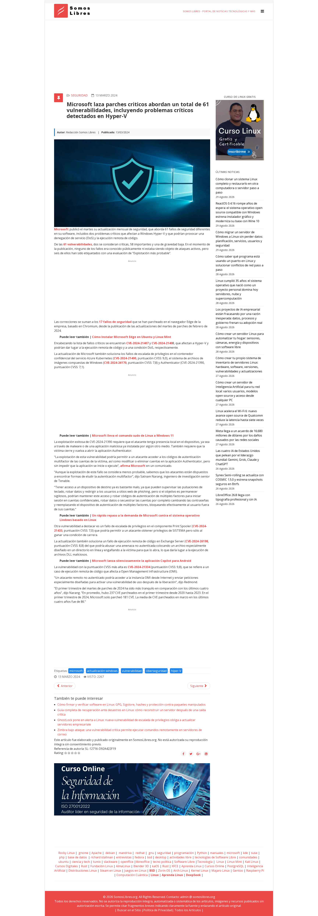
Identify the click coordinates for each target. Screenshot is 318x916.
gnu (151, 853)
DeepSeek (193, 875)
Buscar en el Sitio (129, 910)
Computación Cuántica (132, 875)
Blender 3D (141, 866)
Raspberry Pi (255, 871)
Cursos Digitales (66, 866)
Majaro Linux (220, 871)
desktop (160, 857)
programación (184, 853)
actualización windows (102, 671)
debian (110, 853)
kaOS (155, 866)
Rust (84, 866)
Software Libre (184, 862)
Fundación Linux (101, 866)
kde (245, 853)
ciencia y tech (81, 862)
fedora (139, 857)
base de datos (77, 857)
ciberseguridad (156, 671)
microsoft (76, 671)
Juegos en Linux (135, 871)
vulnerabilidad (132, 671)
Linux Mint (234, 862)
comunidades (248, 857)
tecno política (162, 862)
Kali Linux (251, 862)
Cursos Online (214, 866)
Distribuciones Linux (82, 871)
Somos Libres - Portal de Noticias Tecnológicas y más (219, 11)
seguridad (79, 95)
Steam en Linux (110, 871)
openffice (127, 862)
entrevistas (124, 857)
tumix (97, 862)
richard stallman (102, 857)
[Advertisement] (159, 47)
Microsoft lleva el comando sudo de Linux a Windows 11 (133, 436)
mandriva (125, 853)
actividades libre (180, 857)
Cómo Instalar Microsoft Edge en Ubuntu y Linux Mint (131, 337)
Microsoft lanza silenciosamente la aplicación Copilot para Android (141, 561)
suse (254, 853)
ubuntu (63, 862)
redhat (140, 853)
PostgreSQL (235, 866)
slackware (110, 862)
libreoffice (143, 862)
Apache (96, 853)
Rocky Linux (66, 853)
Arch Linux (180, 871)
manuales (216, 853)
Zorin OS (164, 871)
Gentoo (238, 871)
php (62, 857)
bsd (149, 857)
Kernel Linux (199, 871)
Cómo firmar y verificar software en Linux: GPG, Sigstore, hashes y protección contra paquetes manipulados (131, 704)
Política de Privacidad (157, 910)
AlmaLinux (123, 866)
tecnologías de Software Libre (215, 857)
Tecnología (205, 862)
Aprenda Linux (191, 866)
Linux (220, 862)
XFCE (175, 866)
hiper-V (176, 671)
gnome (83, 853)
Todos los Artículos (187, 910)
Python (202, 853)
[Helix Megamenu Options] (262, 11)
